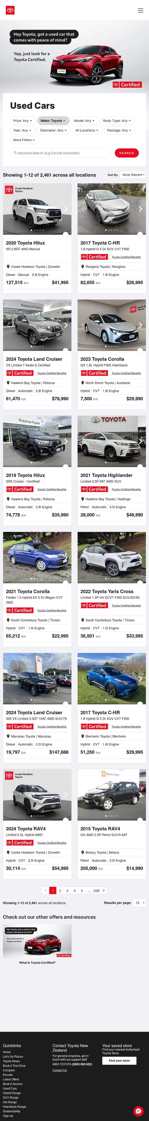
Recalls (8, 1074)
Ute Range (10, 1102)
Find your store (119, 1060)
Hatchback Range (14, 1106)
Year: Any (22, 130)
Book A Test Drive (14, 1065)
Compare (9, 1070)
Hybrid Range (12, 1093)
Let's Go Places (13, 1056)
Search (126, 153)
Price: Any (23, 121)
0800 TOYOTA (72, 1064)
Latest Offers (11, 1079)
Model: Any (85, 121)
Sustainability (11, 1111)
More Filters (24, 140)
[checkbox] (66, 235)
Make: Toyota (53, 121)
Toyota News (11, 1061)
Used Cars (10, 1088)
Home (7, 1052)
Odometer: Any (54, 130)
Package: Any (119, 130)
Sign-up (8, 1115)
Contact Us (60, 1070)
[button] (138, 1111)
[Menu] (140, 10)
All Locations (87, 130)
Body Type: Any (117, 121)
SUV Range (11, 1097)
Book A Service (13, 1083)
